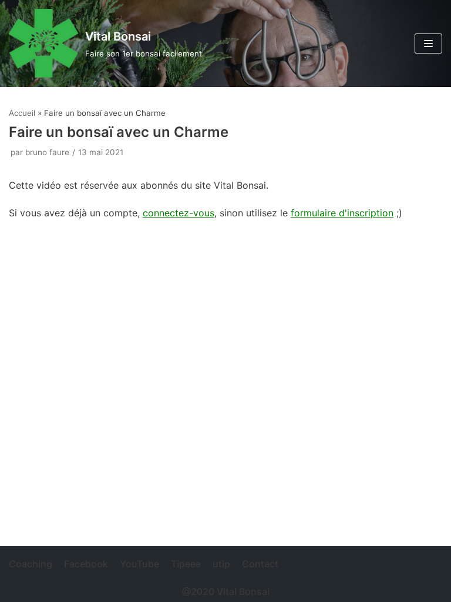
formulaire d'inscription (342, 213)
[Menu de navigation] (428, 43)
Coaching (30, 564)
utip (221, 564)
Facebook (86, 564)
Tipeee (186, 564)
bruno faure (47, 152)
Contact (260, 564)
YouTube (139, 564)
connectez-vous (178, 213)
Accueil (22, 113)
